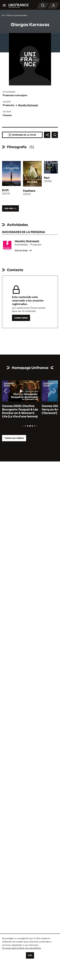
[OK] (30, 955)
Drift (5, 190)
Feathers (29, 191)
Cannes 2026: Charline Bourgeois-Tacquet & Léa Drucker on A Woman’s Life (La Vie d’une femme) (20, 411)
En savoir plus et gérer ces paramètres (21, 948)
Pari (47, 178)
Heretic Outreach (28, 105)
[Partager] (47, 135)
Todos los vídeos (14, 438)
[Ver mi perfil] (53, 6)
